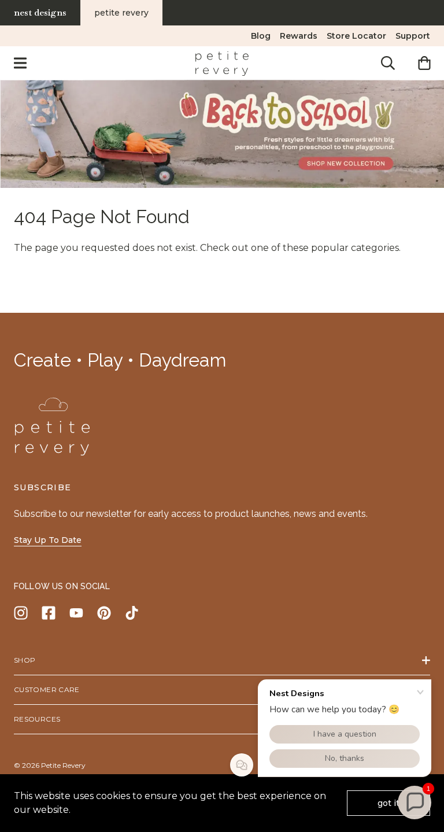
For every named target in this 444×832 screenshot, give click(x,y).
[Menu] (20, 63)
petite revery (121, 13)
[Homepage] (222, 63)
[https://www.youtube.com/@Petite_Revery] (76, 613)
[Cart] (424, 63)
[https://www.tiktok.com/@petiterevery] (132, 613)
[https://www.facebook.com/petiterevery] (49, 613)
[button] (414, 802)
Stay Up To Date (48, 540)
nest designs (40, 12)
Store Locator (356, 36)
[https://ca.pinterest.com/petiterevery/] (104, 613)
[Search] (388, 63)
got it (388, 803)
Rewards (298, 36)
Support (412, 36)
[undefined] (222, 134)
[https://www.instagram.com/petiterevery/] (21, 613)
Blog (261, 36)
